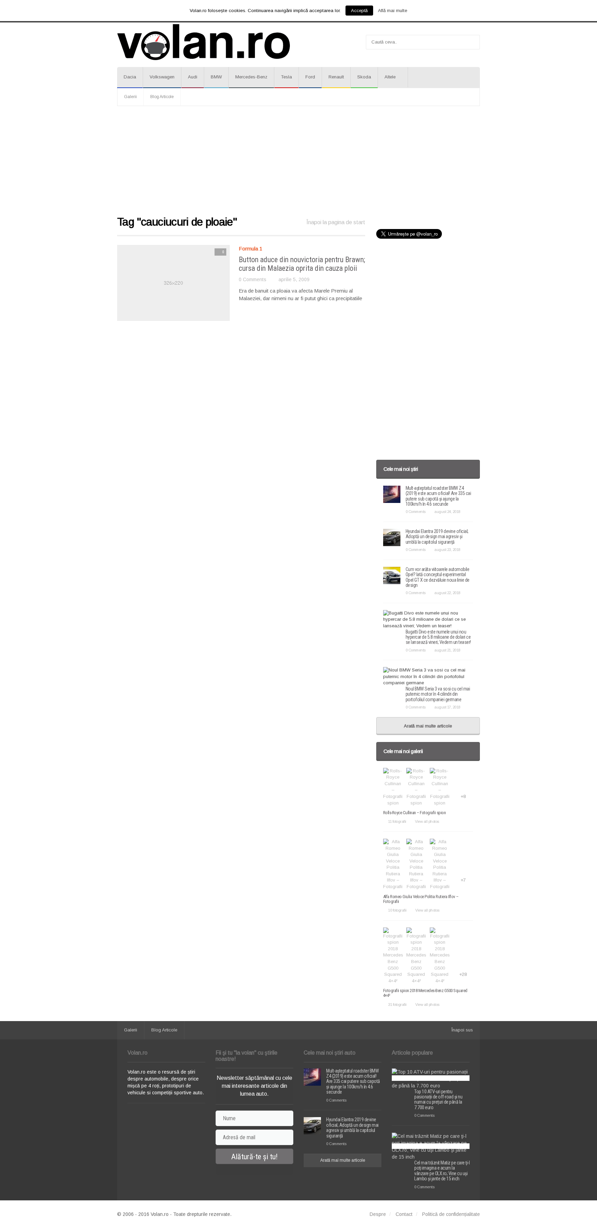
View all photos (427, 821)
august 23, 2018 (447, 550)
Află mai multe (392, 10)
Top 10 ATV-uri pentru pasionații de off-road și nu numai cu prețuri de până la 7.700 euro (438, 1099)
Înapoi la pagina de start (335, 222)
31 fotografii (397, 1004)
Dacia (130, 76)
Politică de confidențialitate (451, 1214)
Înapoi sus (462, 1029)
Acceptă (359, 10)
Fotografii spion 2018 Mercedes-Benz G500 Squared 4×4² (425, 993)
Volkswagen (162, 76)
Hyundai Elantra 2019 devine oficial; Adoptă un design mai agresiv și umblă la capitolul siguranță (437, 537)
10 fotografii (397, 910)
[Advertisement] (298, 161)
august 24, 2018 (447, 512)
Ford (310, 76)
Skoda (364, 76)
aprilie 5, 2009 (294, 279)
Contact (404, 1214)
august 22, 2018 (447, 593)
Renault (336, 76)
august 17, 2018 (447, 707)
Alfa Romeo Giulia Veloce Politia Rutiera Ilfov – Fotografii (420, 899)
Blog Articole (162, 96)
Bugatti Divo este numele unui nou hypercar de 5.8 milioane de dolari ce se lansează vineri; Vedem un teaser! (438, 637)
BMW (216, 76)
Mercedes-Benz (251, 76)
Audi (192, 76)
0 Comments (252, 279)
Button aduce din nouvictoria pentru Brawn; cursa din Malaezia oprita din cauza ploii (302, 263)
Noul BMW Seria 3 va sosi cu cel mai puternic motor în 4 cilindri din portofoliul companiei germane (438, 694)
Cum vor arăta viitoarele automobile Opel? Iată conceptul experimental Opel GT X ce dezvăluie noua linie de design (438, 577)
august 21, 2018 (447, 650)
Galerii (130, 96)
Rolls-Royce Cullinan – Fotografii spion (414, 812)
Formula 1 (250, 248)
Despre (378, 1214)
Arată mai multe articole (428, 726)
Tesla (286, 76)
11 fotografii (397, 821)
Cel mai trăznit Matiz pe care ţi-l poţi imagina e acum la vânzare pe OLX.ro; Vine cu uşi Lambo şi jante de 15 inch (442, 1170)
